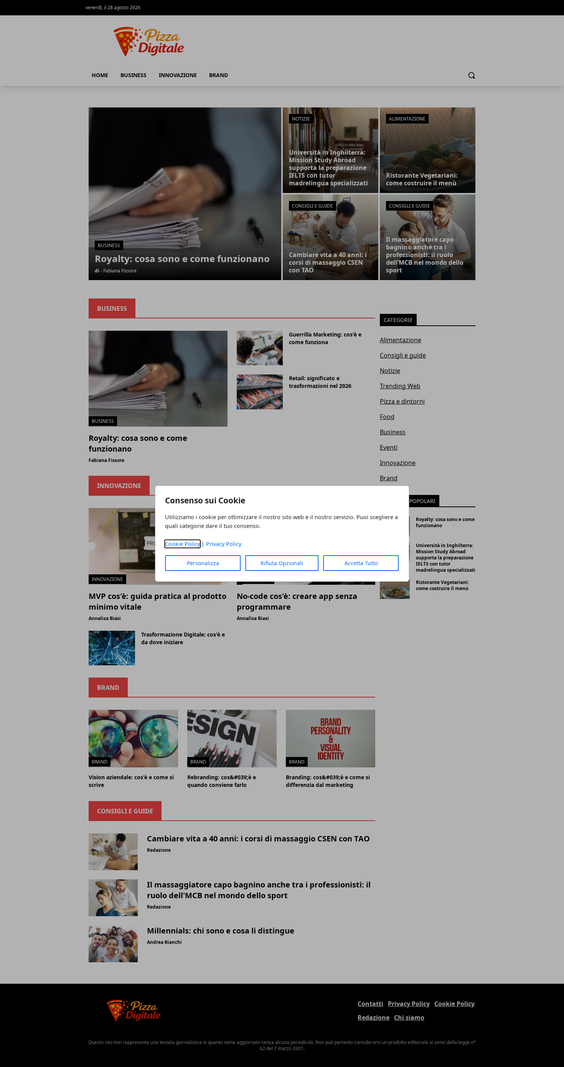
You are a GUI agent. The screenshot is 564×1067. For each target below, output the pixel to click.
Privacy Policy (223, 544)
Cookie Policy (182, 544)
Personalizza (203, 563)
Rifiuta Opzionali (282, 563)
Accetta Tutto (361, 563)
